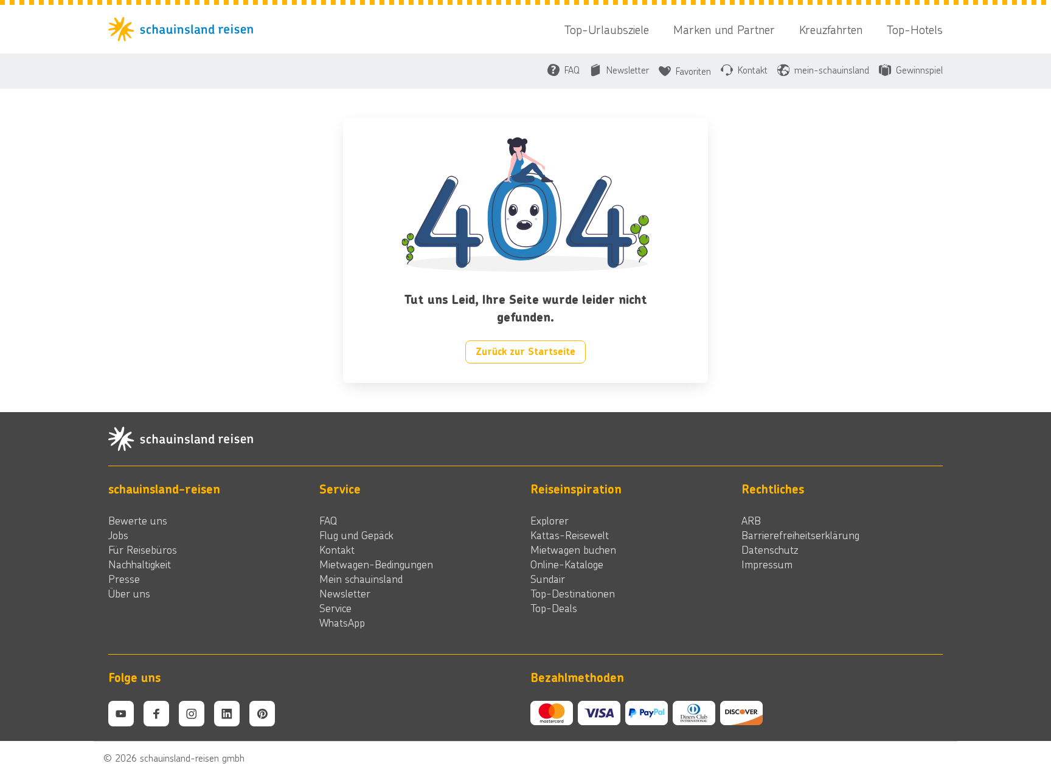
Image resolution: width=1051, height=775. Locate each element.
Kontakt (337, 549)
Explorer (549, 520)
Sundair (547, 578)
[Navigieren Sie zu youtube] (121, 713)
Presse (124, 578)
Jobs (118, 535)
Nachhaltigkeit (139, 564)
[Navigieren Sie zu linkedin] (227, 713)
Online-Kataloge (566, 564)
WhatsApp (342, 622)
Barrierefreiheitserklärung (800, 535)
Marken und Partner (724, 29)
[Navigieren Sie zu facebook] (156, 713)
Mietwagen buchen (573, 549)
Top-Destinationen (572, 593)
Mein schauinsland (361, 578)
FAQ (328, 520)
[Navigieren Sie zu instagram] (191, 713)
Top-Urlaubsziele (606, 29)
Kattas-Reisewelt (569, 535)
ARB (751, 520)
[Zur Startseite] (184, 29)
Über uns (129, 593)
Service (335, 608)
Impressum (767, 564)
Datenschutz (769, 549)
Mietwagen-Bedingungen (376, 564)
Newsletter (344, 593)
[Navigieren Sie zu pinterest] (262, 713)
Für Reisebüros (142, 549)
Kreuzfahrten (830, 29)
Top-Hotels (915, 29)
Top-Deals (553, 608)
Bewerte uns (137, 520)
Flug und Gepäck (356, 535)
